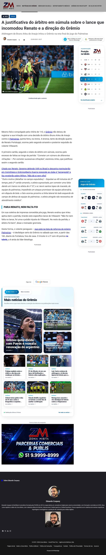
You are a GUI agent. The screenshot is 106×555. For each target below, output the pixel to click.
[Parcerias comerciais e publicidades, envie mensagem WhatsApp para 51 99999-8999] (38, 444)
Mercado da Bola (44, 6)
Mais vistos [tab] (12, 292)
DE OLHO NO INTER (95, 6)
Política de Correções (46, 546)
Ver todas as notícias (65, 412)
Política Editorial (33, 546)
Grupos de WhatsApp (53, 550)
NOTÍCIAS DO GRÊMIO (29, 6)
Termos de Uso (88, 546)
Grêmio (13, 16)
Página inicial (11, 546)
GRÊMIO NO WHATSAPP (79, 6)
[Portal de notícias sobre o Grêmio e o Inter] (9, 6)
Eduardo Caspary (12, 39)
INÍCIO (18, 6)
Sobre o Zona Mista (22, 546)
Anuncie (96, 546)
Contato (65, 546)
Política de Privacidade (76, 546)
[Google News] (41, 282)
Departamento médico (61, 6)
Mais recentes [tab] (25, 292)
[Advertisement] (38, 114)
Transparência (58, 546)
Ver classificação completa (91, 100)
